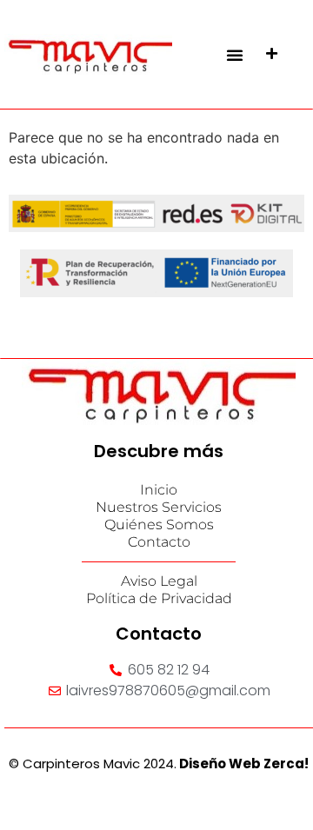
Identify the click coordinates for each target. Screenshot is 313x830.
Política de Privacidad (159, 598)
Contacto (159, 542)
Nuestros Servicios (159, 507)
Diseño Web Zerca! (244, 763)
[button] (235, 55)
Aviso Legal (159, 581)
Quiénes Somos (159, 524)
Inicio (158, 489)
